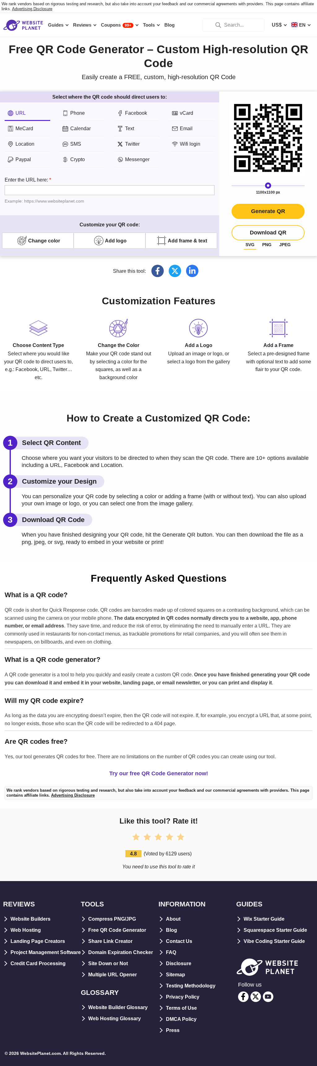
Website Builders (30, 919)
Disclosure (178, 963)
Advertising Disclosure (32, 8)
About (173, 919)
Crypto (77, 159)
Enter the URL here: (44, 190)
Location (24, 144)
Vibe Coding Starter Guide (274, 941)
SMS (75, 144)
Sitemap (175, 974)
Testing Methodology (190, 985)
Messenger (137, 159)
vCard (186, 113)
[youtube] (268, 996)
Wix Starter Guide (264, 919)
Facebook (136, 113)
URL (20, 113)
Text (129, 128)
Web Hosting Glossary (114, 1018)
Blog (171, 930)
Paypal (23, 159)
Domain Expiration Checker (120, 952)
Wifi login (190, 144)
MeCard (24, 128)
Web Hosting (26, 930)
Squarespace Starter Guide (275, 930)
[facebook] (243, 996)
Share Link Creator (110, 941)
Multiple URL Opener (112, 974)
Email (186, 128)
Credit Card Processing (38, 963)
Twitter (132, 144)
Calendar (80, 128)
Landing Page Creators (38, 941)
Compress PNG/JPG (112, 919)
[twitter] (255, 996)
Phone (77, 113)
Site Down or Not (108, 963)
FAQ (171, 952)
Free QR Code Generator (117, 930)
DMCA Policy (181, 1019)
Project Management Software (46, 952)
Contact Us (179, 941)
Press (173, 1030)
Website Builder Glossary (118, 1007)
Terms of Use (181, 1008)
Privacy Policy (182, 997)
